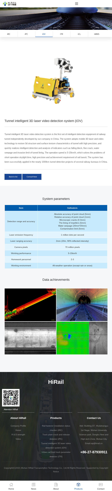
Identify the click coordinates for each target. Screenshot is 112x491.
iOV (44, 34)
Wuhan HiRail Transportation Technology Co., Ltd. (44, 468)
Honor (18, 430)
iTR (61, 34)
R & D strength (18, 434)
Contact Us (94, 418)
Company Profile (18, 426)
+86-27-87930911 (93, 452)
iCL (79, 34)
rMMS (96, 34)
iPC (26, 34)
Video (18, 439)
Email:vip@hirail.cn (94, 443)
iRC (8, 34)
